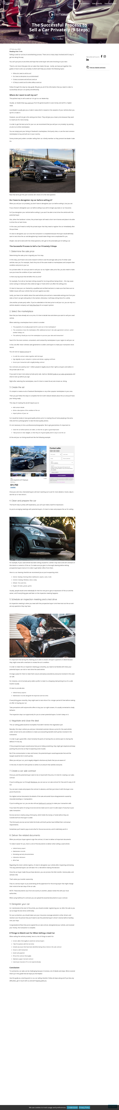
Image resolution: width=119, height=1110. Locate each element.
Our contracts (84, 3)
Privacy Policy (84, 1107)
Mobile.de (34, 782)
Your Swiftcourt (110, 3)
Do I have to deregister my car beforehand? (26, 76)
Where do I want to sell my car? (22, 73)
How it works (97, 3)
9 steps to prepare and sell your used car (25, 79)
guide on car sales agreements (62, 374)
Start (75, 3)
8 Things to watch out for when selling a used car (27, 82)
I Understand (72, 1107)
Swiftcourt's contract (45, 803)
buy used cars (29, 103)
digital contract (24, 352)
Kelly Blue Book (35, 305)
